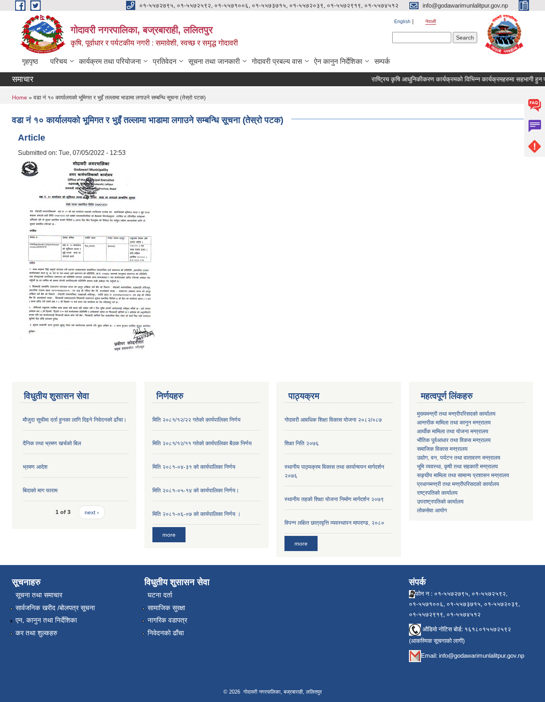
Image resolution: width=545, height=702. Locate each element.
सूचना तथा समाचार (39, 595)
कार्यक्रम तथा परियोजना (110, 61)
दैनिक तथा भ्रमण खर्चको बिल (52, 443)
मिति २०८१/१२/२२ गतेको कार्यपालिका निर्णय (196, 419)
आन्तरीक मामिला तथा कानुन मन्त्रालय (454, 422)
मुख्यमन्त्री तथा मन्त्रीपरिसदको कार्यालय (456, 413)
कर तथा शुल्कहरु (36, 633)
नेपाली (430, 21)
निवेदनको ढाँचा (166, 633)
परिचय (58, 61)
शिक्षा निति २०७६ (301, 443)
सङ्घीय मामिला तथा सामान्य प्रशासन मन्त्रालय (463, 475)
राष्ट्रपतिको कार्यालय (437, 493)
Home (19, 97)
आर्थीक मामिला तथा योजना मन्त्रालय (452, 431)
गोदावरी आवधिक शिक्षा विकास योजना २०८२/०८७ (333, 419)
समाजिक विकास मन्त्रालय (442, 449)
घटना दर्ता (160, 595)
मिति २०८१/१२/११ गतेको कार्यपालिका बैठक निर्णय (202, 443)
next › (92, 512)
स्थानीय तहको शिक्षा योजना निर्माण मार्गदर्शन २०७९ (334, 499)
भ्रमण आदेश (35, 467)
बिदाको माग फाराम (40, 490)
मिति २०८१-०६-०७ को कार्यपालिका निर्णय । (196, 514)
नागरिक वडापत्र (167, 620)
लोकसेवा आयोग (432, 510)
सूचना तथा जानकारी (214, 61)
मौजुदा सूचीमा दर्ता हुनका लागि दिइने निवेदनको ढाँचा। (74, 419)
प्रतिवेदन (164, 61)
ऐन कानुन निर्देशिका (338, 61)
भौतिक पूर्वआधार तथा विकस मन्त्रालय (454, 440)
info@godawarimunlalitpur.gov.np (481, 655)
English (402, 21)
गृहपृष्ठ (30, 61)
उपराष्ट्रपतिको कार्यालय (440, 501)
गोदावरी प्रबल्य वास (277, 61)
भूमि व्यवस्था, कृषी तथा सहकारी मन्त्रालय (457, 466)
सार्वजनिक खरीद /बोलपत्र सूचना (55, 608)
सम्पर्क (382, 61)
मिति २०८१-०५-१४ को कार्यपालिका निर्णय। (195, 490)
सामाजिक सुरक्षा (166, 608)
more (169, 534)
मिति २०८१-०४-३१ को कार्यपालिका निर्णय (193, 467)
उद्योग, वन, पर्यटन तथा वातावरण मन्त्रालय (458, 457)
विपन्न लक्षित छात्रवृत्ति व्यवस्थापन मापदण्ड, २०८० (334, 523)
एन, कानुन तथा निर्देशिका (46, 620)
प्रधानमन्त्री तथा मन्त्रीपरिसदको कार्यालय (458, 484)
